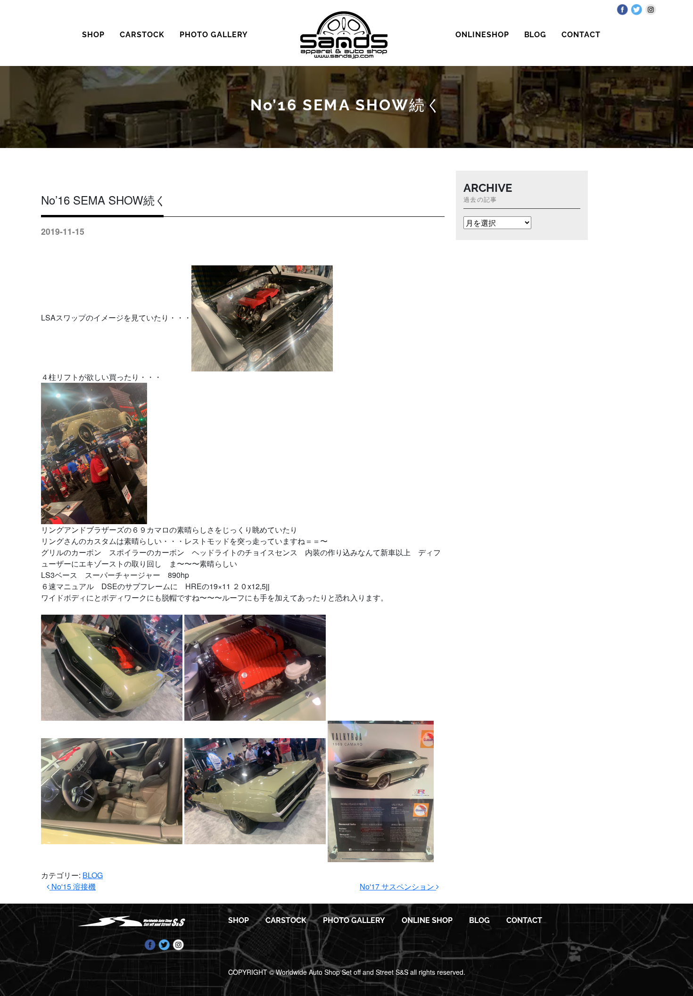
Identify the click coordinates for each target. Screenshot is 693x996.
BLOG (535, 34)
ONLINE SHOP (427, 920)
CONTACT (581, 34)
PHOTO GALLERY (214, 34)
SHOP (93, 34)
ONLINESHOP (482, 34)
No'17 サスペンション (398, 886)
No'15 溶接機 (73, 886)
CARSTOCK (142, 34)
